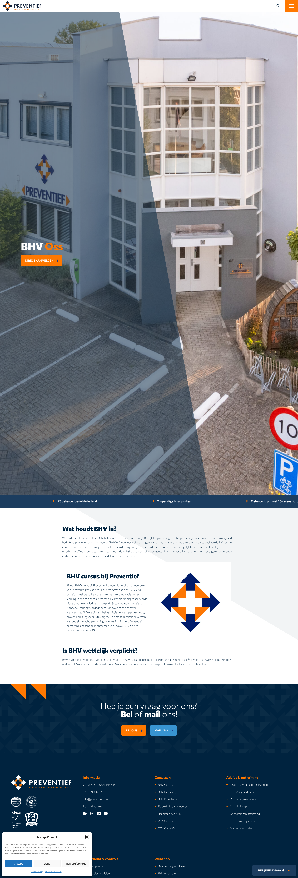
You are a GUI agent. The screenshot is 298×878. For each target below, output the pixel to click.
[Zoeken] (280, 6)
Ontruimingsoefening (243, 799)
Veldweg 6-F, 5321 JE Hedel (99, 784)
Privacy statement (53, 871)
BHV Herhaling (167, 791)
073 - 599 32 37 (92, 791)
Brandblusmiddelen (98, 873)
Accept (18, 863)
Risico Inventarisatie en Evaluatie (249, 784)
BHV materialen (167, 873)
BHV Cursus (165, 784)
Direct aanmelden (39, 260)
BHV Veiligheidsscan (242, 791)
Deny (47, 863)
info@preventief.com (96, 799)
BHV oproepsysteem (242, 821)
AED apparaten (95, 866)
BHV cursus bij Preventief (90, 585)
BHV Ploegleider (168, 799)
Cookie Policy (37, 871)
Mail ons (161, 730)
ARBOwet (127, 659)
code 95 (90, 630)
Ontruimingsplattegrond (245, 813)
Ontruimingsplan (240, 806)
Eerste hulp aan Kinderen (173, 806)
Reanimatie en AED (169, 813)
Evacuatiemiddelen (241, 828)
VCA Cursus (165, 821)
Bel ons (131, 730)
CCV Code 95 (166, 828)
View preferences (75, 863)
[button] (87, 837)
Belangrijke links (92, 806)
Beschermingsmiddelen (172, 866)
